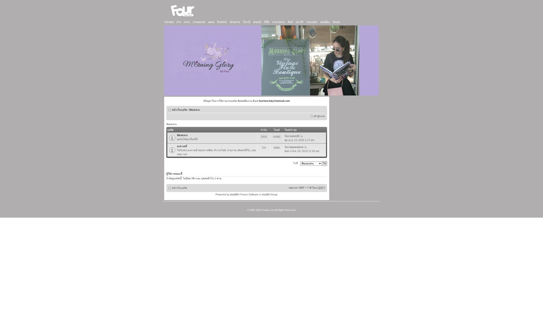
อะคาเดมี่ (182, 146)
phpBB (234, 194)
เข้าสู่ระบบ (319, 116)
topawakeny (297, 147)
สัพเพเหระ (194, 109)
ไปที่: (295, 163)
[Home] (182, 16)
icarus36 (294, 136)
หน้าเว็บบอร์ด (179, 109)
